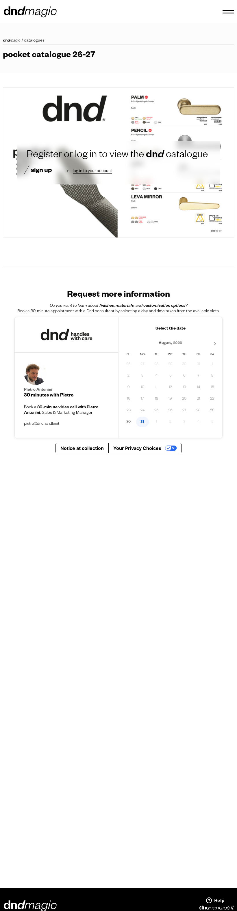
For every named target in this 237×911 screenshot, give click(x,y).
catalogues (34, 41)
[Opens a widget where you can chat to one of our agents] (215, 901)
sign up (41, 170)
